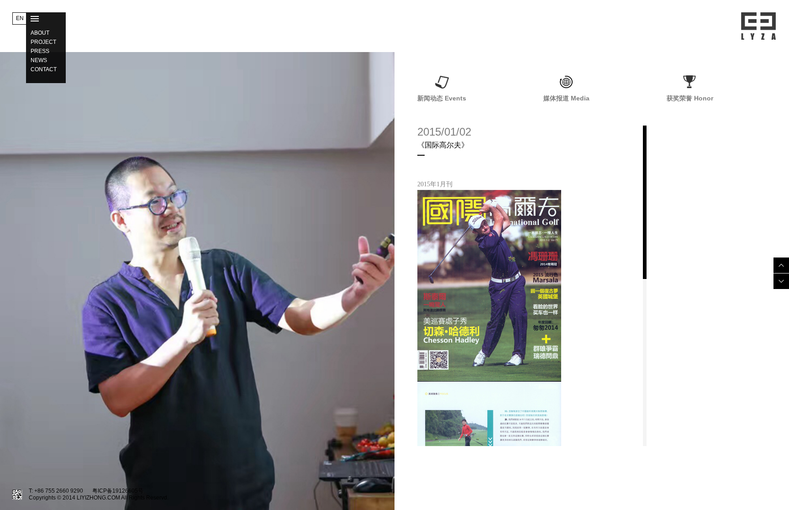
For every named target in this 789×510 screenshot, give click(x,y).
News (39, 60)
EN (20, 18)
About (40, 33)
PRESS (40, 51)
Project (43, 42)
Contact (44, 69)
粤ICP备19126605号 (117, 491)
